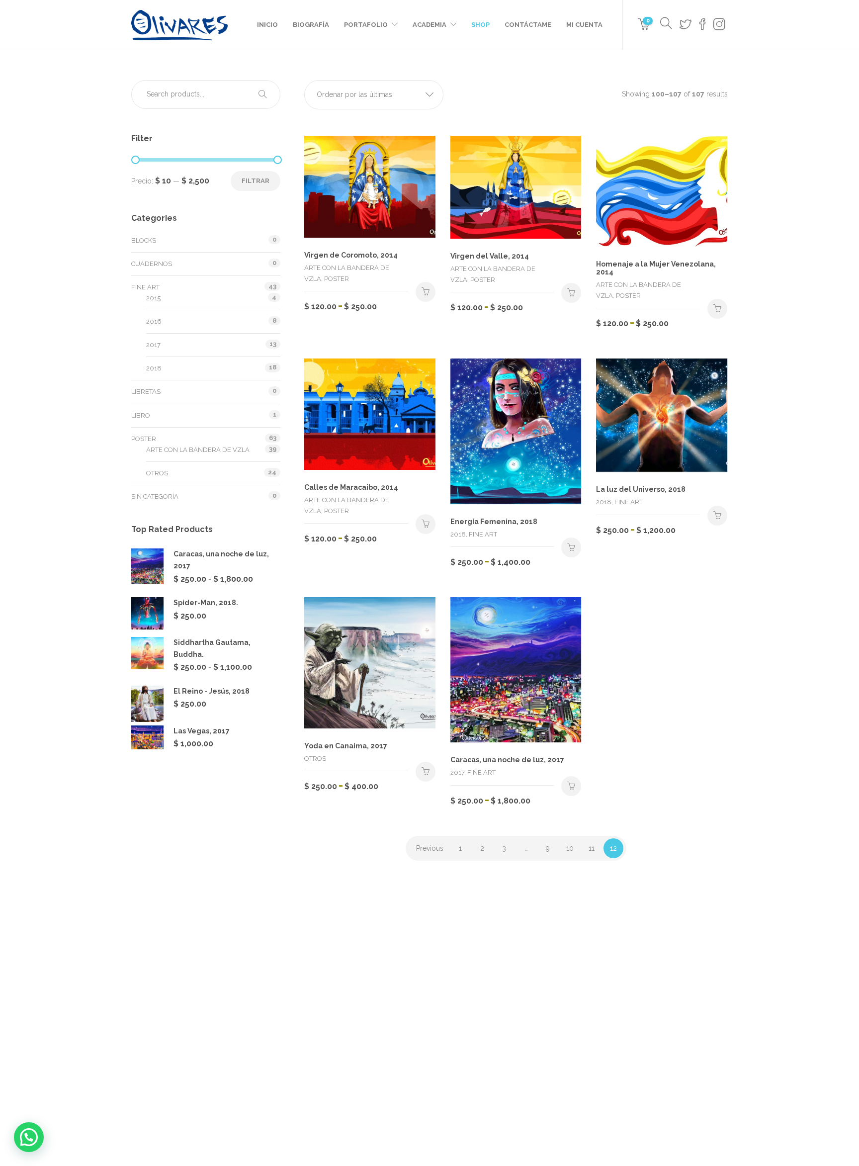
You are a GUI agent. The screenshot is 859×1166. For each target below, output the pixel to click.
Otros (157, 473)
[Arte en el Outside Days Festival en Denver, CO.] (557, 986)
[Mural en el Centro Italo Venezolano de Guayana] (508, 986)
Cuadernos (151, 264)
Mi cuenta (584, 24)
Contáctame (528, 24)
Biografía (311, 24)
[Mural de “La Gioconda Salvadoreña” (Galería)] (557, 1035)
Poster (143, 439)
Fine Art (145, 287)
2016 (154, 321)
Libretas (146, 391)
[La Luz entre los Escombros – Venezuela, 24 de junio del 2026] (458, 986)
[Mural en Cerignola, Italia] (458, 1035)
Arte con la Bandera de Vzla (198, 449)
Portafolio (366, 24)
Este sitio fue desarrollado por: (429, 1125)
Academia (429, 24)
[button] (373, 94)
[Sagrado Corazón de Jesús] (508, 1035)
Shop (480, 24)
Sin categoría (154, 496)
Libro (140, 415)
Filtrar (255, 180)
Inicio (267, 24)
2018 (154, 368)
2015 (153, 298)
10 (570, 848)
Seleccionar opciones (425, 292)
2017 (153, 345)
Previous (429, 848)
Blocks (143, 240)
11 (592, 848)
